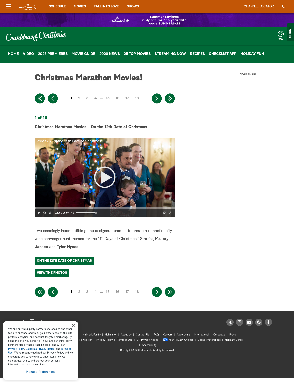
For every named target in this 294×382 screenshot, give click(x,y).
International (201, 334)
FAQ (156, 334)
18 (137, 98)
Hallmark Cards (234, 340)
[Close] (73, 325)
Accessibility (149, 345)
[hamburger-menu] (8, 6)
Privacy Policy (104, 340)
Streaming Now (170, 54)
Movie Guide (83, 54)
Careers (167, 334)
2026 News (109, 54)
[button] (105, 177)
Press (232, 334)
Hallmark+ (110, 334)
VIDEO (28, 54)
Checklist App (222, 54)
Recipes (197, 54)
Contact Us (142, 334)
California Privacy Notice (40, 349)
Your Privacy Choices (181, 340)
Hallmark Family (92, 334)
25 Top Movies (137, 54)
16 (117, 98)
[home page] (28, 6)
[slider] (105, 208)
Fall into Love (106, 6)
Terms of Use (124, 340)
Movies (80, 6)
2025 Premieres (53, 54)
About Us (126, 334)
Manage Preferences (41, 371)
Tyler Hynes (67, 247)
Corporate (219, 334)
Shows (133, 6)
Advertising (183, 334)
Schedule (57, 6)
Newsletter (85, 340)
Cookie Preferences (209, 340)
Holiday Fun (252, 54)
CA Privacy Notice (147, 340)
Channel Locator (259, 6)
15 (108, 98)
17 (127, 98)
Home (13, 54)
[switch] (72, 212)
